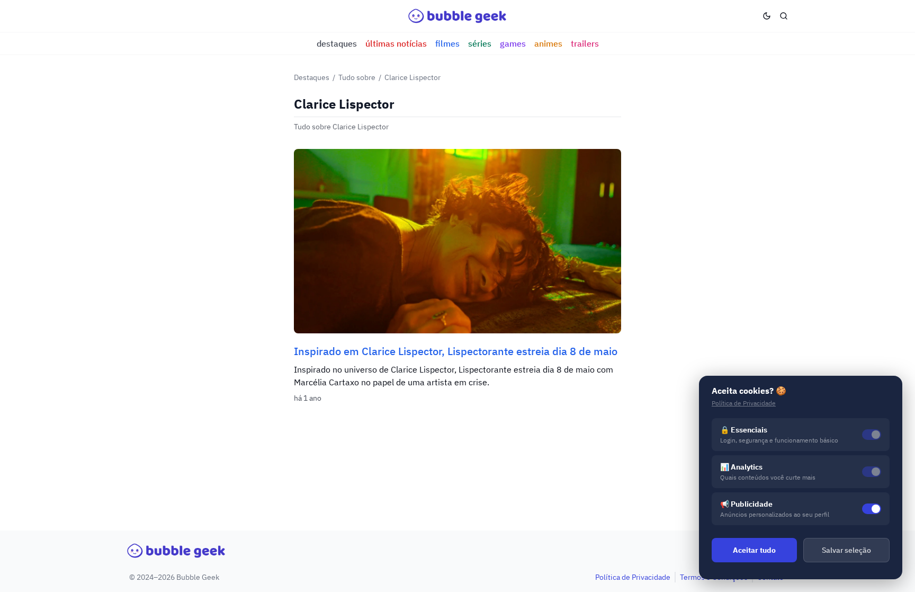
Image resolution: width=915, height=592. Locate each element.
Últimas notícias (396, 43)
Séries (479, 43)
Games (513, 43)
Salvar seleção (846, 550)
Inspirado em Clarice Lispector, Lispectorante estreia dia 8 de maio (455, 351)
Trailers (585, 43)
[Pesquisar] (783, 16)
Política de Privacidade (632, 577)
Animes (548, 43)
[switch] (871, 508)
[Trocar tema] (766, 16)
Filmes (447, 43)
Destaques (337, 43)
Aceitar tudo (754, 550)
